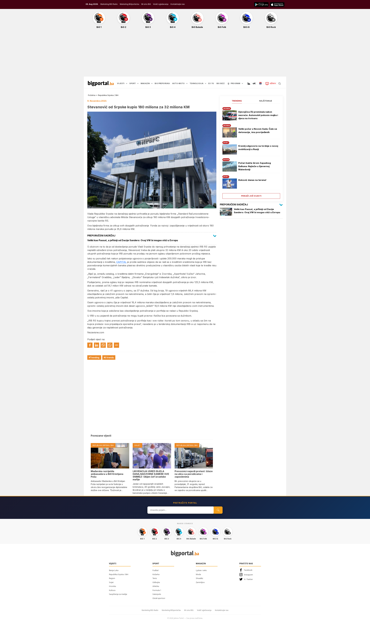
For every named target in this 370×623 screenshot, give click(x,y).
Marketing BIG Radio (109, 4)
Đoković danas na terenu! (252, 180)
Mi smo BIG (189, 610)
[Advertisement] (185, 54)
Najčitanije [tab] (265, 101)
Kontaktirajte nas (178, 4)
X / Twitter (248, 579)
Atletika (155, 586)
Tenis (154, 578)
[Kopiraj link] (116, 345)
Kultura (112, 590)
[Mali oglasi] (254, 83)
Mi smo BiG (146, 4)
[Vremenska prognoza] (248, 83)
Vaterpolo (156, 594)
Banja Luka (113, 570)
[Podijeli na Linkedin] (96, 345)
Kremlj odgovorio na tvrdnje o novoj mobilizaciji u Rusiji (258, 148)
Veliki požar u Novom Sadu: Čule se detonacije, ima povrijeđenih (257, 131)
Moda (198, 574)
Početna (91, 95)
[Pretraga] (279, 83)
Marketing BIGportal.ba (171, 610)
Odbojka (156, 582)
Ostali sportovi (158, 598)
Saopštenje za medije (118, 594)
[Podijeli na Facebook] (89, 345)
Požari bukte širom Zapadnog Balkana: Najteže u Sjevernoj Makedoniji (254, 166)
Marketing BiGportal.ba (129, 4)
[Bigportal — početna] (101, 83)
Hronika (112, 586)
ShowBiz (199, 578)
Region (112, 578)
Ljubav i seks (201, 570)
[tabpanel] (251, 152)
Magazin (201, 563)
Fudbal (155, 570)
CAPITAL (121, 262)
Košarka (155, 574)
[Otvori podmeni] (126, 83)
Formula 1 (156, 590)
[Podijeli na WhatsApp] (109, 345)
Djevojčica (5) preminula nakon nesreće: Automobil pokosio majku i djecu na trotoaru (258, 115)
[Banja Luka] (260, 83)
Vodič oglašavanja (160, 4)
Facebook (248, 570)
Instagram (248, 574)
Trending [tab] (237, 101)
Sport (155, 563)
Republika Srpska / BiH (108, 95)
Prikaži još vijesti (251, 196)
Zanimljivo (200, 582)
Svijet (111, 582)
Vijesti (112, 563)
